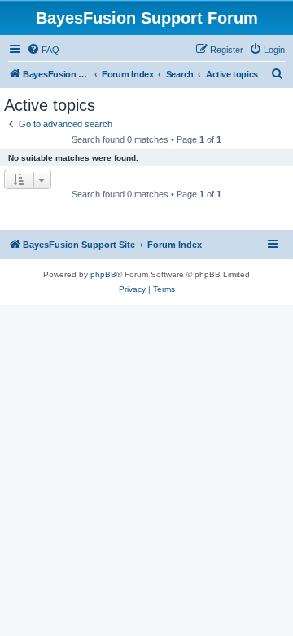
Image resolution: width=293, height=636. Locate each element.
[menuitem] (43, 50)
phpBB (103, 274)
